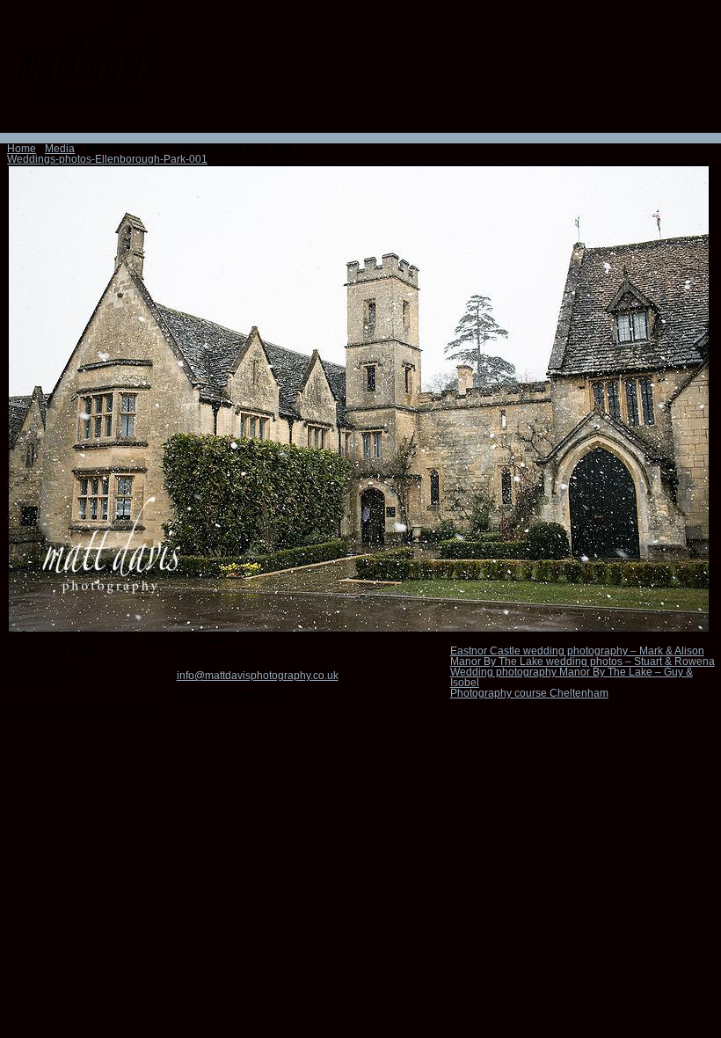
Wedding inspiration (170, 138)
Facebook (34, 121)
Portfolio (102, 138)
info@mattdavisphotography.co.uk (258, 675)
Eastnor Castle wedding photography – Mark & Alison (577, 651)
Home (14, 138)
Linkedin (80, 121)
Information (56, 138)
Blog (294, 138)
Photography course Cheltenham (529, 693)
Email (11, 121)
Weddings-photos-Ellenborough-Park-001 (107, 159)
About (232, 138)
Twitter (102, 121)
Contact (264, 138)
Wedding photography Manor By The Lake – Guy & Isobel (571, 677)
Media (60, 149)
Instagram (57, 121)
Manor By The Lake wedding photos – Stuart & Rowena (582, 661)
